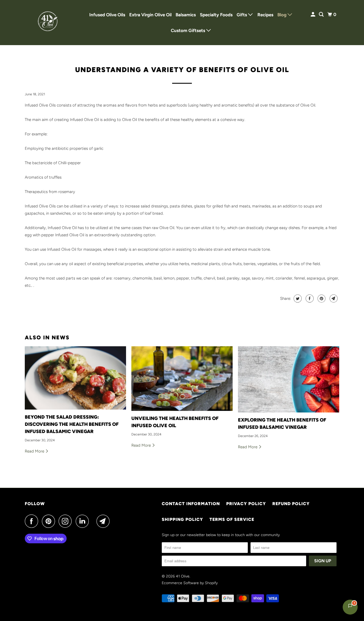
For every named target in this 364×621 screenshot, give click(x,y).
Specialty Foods (216, 14)
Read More (35, 451)
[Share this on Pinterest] (321, 298)
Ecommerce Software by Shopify (190, 583)
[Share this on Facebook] (309, 298)
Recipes (265, 14)
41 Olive (182, 576)
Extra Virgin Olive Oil (150, 14)
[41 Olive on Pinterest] (50, 521)
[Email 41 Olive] (104, 521)
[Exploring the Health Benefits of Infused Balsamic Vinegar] (288, 379)
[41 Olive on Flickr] (94, 521)
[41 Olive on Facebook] (33, 521)
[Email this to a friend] (333, 298)
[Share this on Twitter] (297, 298)
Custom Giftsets (188, 30)
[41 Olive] (49, 22)
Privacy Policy (246, 503)
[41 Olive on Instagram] (67, 521)
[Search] (321, 14)
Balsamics (186, 14)
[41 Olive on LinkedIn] (84, 521)
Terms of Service (231, 519)
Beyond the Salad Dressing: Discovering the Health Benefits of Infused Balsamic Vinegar (72, 424)
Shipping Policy (182, 519)
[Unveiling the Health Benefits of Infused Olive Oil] (182, 378)
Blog (282, 14)
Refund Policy (291, 503)
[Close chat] (346, 490)
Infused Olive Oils (107, 14)
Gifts (242, 14)
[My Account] (313, 14)
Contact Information (191, 503)
